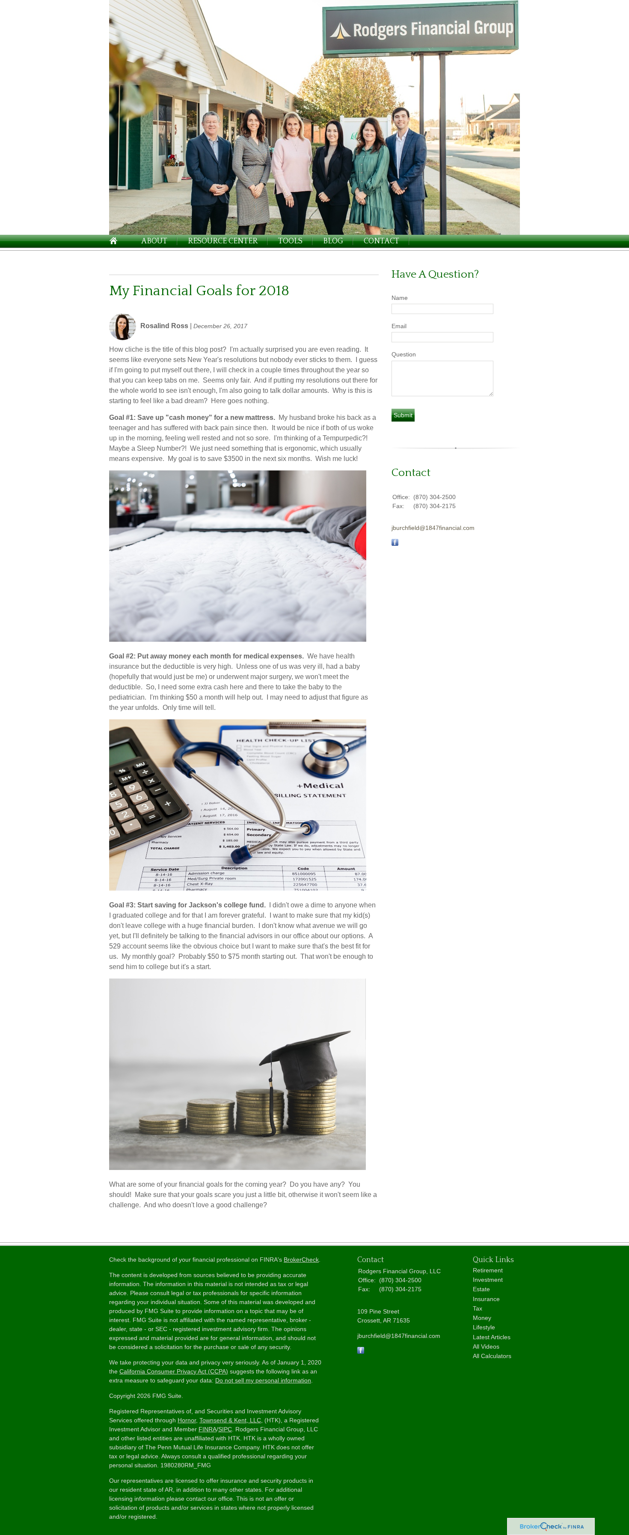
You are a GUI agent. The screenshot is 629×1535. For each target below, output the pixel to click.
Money (482, 1317)
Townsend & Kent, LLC (230, 1420)
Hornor (187, 1420)
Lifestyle (484, 1327)
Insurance (486, 1299)
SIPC (225, 1429)
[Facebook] (360, 1351)
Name (400, 297)
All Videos (486, 1346)
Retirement (488, 1270)
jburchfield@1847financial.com (433, 527)
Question (404, 354)
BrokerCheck (301, 1259)
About (154, 241)
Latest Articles (491, 1337)
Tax (477, 1308)
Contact (381, 241)
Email (399, 326)
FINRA (208, 1429)
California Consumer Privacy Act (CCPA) (173, 1371)
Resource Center (223, 241)
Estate (481, 1289)
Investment (488, 1279)
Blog (333, 241)
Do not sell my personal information (263, 1380)
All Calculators (492, 1355)
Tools (290, 241)
